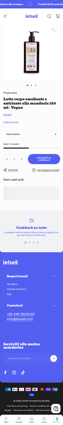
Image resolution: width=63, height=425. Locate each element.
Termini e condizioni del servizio (43, 406)
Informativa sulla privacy (17, 406)
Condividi (13, 170)
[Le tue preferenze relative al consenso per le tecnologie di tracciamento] (57, 419)
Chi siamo (12, 284)
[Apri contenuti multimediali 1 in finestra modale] (53, 30)
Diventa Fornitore (16, 289)
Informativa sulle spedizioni (46, 410)
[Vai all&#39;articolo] (28, 85)
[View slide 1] (26, 243)
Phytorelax (10, 92)
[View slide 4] (38, 243)
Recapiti (8, 410)
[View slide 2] (30, 243)
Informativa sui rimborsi (23, 410)
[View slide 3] (34, 243)
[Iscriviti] (53, 358)
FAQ (9, 294)
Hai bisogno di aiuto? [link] (48, 170)
